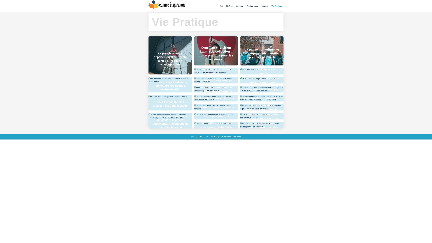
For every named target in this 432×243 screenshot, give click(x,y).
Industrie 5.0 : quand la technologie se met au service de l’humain (216, 80)
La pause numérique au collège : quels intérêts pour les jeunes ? (261, 53)
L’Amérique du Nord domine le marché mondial (216, 116)
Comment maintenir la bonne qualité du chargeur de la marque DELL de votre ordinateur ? (261, 89)
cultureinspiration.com (230, 137)
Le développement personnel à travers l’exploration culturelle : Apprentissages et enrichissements (261, 98)
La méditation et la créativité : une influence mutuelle (216, 107)
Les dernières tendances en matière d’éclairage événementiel (170, 86)
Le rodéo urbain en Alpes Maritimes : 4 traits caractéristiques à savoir (216, 98)
